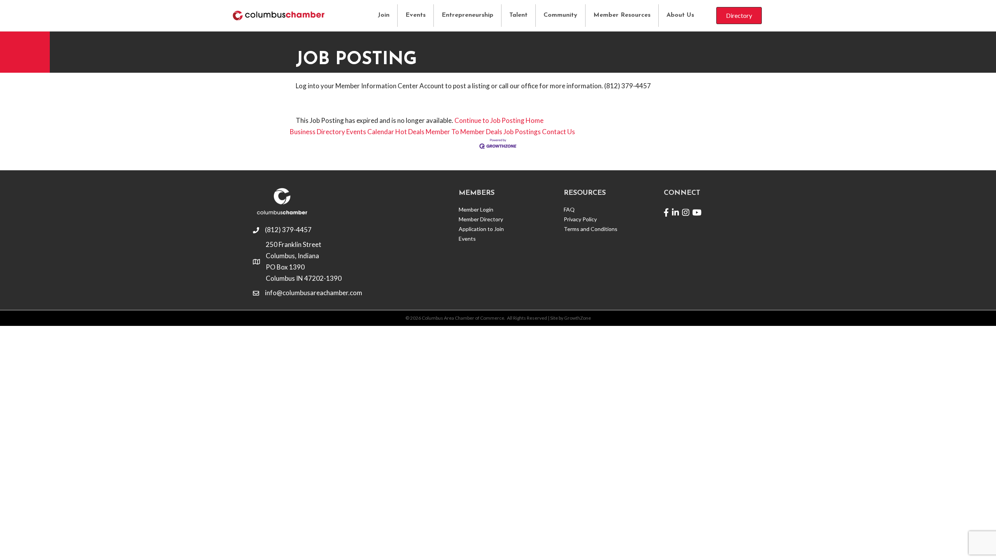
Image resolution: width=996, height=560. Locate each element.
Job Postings (522, 132)
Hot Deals (409, 132)
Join (383, 15)
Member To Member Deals (464, 132)
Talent (518, 15)
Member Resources (622, 15)
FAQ (569, 209)
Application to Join (481, 229)
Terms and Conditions (590, 229)
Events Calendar (370, 132)
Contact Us (558, 132)
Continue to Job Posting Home (499, 120)
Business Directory (317, 132)
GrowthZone (577, 318)
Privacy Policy (580, 219)
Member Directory (481, 219)
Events (415, 15)
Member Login (476, 209)
